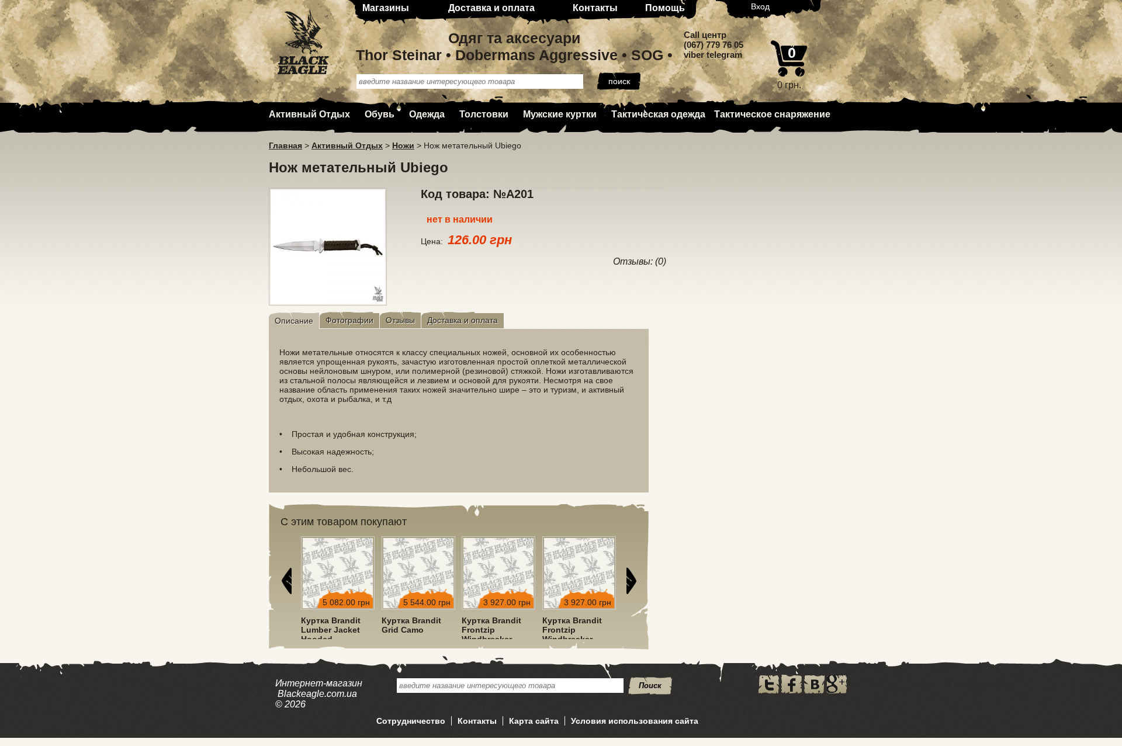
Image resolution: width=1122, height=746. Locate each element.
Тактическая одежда (658, 114)
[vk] (814, 690)
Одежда (427, 114)
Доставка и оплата (491, 8)
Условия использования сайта (634, 721)
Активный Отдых (309, 114)
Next (631, 580)
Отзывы (400, 320)
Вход (760, 6)
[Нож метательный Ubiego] (327, 302)
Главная (285, 145)
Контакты (595, 8)
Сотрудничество (410, 721)
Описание (294, 320)
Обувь (379, 114)
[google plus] (837, 690)
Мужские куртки (560, 114)
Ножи (403, 145)
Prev (286, 580)
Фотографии (349, 320)
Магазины (385, 8)
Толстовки (483, 114)
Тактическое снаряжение (772, 114)
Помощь (665, 8)
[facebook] (791, 690)
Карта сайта (534, 721)
